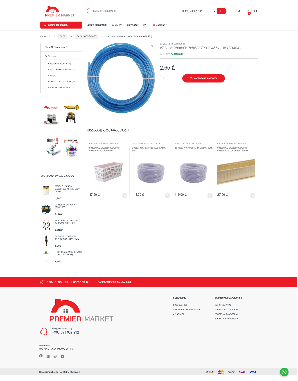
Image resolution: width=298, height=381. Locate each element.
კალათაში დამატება (205, 78)
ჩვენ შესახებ (180, 305)
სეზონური (132, 25)
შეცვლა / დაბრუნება (226, 314)
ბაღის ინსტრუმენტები (61, 69)
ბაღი (62, 36)
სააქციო (117, 25)
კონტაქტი (178, 314)
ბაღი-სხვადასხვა (86, 36)
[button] (152, 46)
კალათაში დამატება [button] (121, 195)
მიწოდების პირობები (227, 309)
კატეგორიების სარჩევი (186, 309)
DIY (145, 25)
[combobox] (133, 11)
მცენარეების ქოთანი (106, 143)
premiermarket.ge (49, 372)
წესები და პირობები (226, 318)
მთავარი (45, 36)
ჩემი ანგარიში (223, 305)
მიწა (51, 75)
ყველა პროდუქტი (97, 25)
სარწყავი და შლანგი (149, 143)
